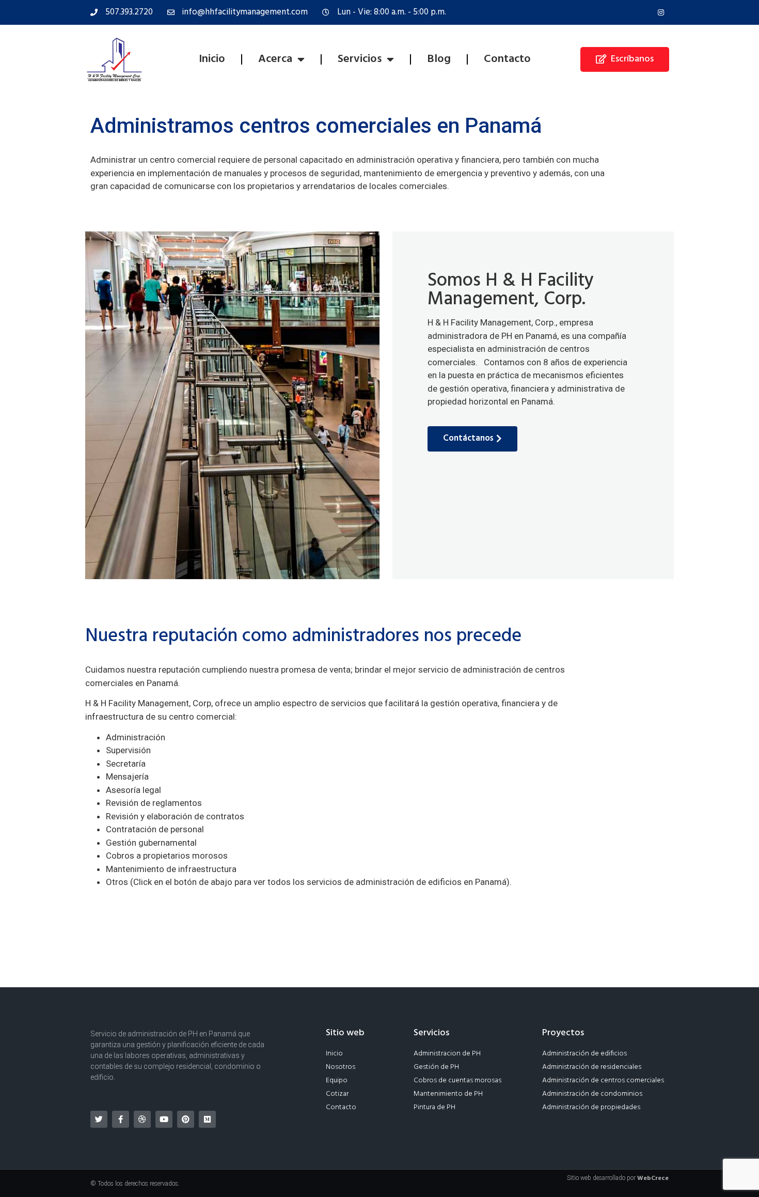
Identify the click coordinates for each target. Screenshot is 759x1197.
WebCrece (653, 1178)
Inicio (212, 59)
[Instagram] (661, 12)
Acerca (275, 59)
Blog (439, 59)
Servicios (360, 59)
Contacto (507, 59)
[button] (624, 59)
